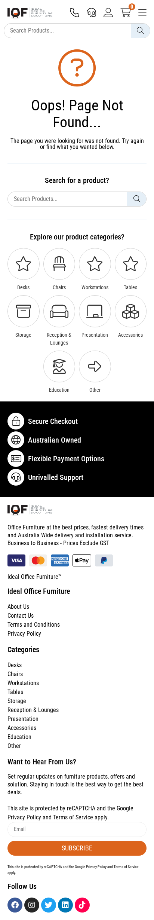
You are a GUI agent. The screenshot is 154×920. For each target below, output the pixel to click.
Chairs (15, 674)
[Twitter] (48, 905)
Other (14, 745)
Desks (14, 665)
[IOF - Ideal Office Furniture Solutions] (34, 13)
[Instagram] (31, 905)
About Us (18, 606)
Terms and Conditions (33, 624)
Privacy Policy (24, 633)
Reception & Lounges (33, 709)
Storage (16, 700)
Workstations (23, 683)
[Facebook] (14, 905)
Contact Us (20, 615)
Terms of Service (73, 817)
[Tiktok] (82, 905)
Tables (15, 692)
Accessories (21, 727)
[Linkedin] (65, 905)
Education (19, 736)
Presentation (22, 718)
